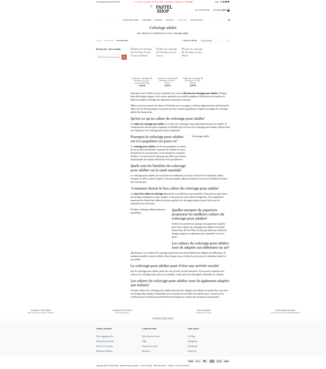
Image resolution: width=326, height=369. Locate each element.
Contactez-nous (150, 346)
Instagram (192, 341)
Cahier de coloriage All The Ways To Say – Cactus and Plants (142, 80)
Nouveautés (196, 20)
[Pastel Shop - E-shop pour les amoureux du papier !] (163, 10)
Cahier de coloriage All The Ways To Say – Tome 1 (167, 80)
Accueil (98, 40)
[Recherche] (229, 20)
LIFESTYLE (182, 20)
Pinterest (192, 351)
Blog (217, 2)
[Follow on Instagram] (221, 2)
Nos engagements (104, 336)
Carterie (146, 20)
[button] (202, 10)
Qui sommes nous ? (151, 336)
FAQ (144, 341)
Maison (158, 20)
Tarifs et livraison (104, 346)
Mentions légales (104, 351)
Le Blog (191, 336)
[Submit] (124, 57)
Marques (146, 351)
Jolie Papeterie (131, 20)
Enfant (170, 20)
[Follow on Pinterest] (224, 2)
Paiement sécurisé (105, 341)
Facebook (192, 346)
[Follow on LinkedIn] (226, 2)
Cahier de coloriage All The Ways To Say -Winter (193, 80)
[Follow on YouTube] (228, 2)
